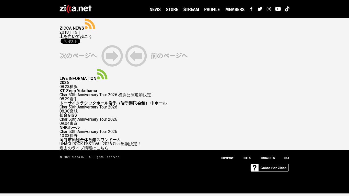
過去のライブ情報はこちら (84, 148)
